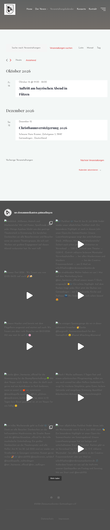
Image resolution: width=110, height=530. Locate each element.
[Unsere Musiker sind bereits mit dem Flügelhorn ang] (29, 346)
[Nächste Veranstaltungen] (10, 60)
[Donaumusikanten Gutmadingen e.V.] (9, 9)
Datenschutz (47, 519)
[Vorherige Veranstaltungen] (7, 60)
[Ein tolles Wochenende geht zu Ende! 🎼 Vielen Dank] (29, 449)
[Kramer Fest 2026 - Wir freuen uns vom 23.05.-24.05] (29, 295)
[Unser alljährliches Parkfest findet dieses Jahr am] (81, 449)
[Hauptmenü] (103, 9)
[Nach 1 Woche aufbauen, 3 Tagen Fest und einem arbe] (81, 398)
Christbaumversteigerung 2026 (43, 128)
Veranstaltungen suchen (61, 48)
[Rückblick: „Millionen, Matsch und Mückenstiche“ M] (29, 244)
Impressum (64, 519)
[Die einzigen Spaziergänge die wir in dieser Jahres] (81, 346)
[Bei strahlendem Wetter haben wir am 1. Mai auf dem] (81, 295)
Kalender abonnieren (88, 170)
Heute (19, 60)
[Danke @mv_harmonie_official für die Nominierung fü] (29, 398)
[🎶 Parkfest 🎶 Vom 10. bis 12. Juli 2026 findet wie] (81, 244)
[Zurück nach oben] (99, 519)
